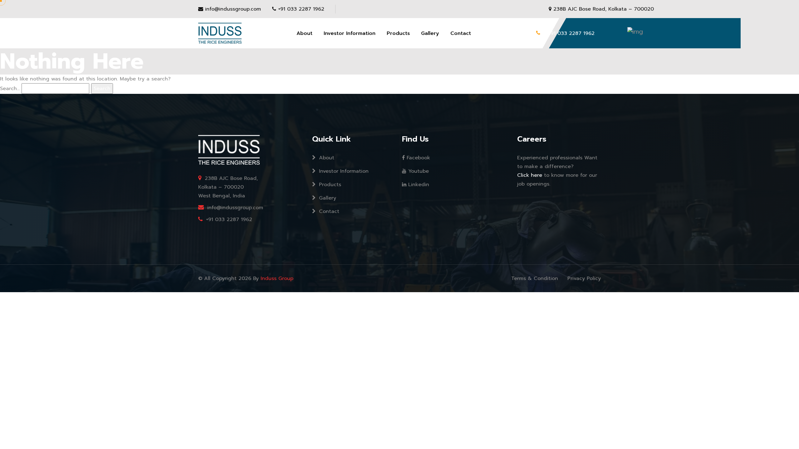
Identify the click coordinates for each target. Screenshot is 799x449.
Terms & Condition (534, 278)
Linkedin (417, 184)
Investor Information (349, 33)
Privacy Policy (584, 278)
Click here (530, 175)
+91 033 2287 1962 (301, 9)
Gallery (430, 33)
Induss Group (277, 278)
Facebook (417, 158)
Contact (460, 33)
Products (398, 33)
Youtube (417, 171)
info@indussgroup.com (233, 9)
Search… (10, 88)
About (304, 33)
